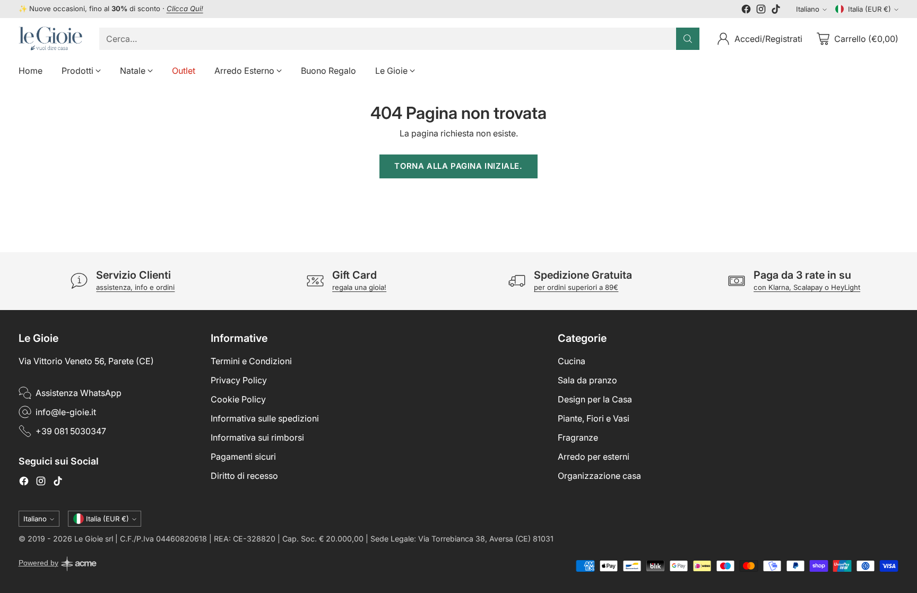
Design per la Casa (595, 399)
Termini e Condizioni (251, 361)
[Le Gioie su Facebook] (746, 11)
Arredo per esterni (593, 456)
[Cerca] (687, 39)
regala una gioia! (359, 287)
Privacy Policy (239, 380)
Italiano (807, 9)
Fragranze (578, 437)
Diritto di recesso (244, 475)
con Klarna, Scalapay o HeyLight (807, 287)
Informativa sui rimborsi (257, 437)
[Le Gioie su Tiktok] (776, 11)
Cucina (571, 361)
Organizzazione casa (599, 475)
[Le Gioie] (50, 38)
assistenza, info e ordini (135, 287)
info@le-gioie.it (66, 412)
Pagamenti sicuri (243, 456)
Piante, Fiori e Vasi (593, 418)
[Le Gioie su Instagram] (761, 11)
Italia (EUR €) (869, 9)
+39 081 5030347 (71, 431)
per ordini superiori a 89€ (576, 287)
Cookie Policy (238, 399)
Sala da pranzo (587, 380)
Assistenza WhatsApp (79, 393)
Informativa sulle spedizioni (265, 418)
